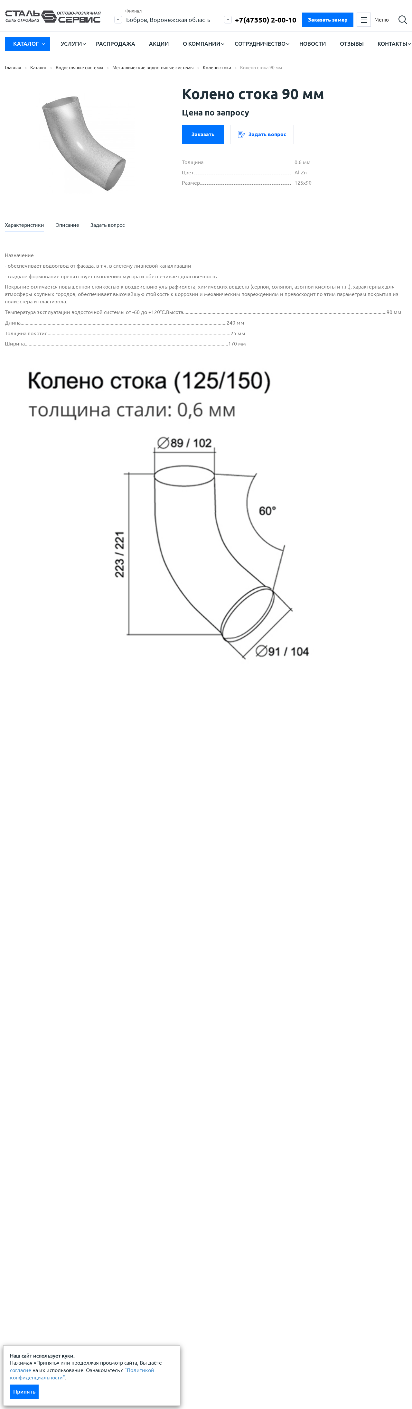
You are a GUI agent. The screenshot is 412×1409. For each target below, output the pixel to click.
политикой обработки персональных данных (74, 791)
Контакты (392, 44)
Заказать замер (328, 20)
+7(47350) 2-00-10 (265, 20)
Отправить (169, 843)
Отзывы (352, 44)
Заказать (203, 134)
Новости (312, 44)
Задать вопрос (267, 134)
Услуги (71, 44)
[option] (85, 143)
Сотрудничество (260, 44)
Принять (24, 1391)
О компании (201, 44)
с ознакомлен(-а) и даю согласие (96, 811)
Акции (159, 44)
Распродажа (115, 44)
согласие (20, 1370)
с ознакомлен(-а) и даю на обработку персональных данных (94, 795)
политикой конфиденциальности (60, 811)
